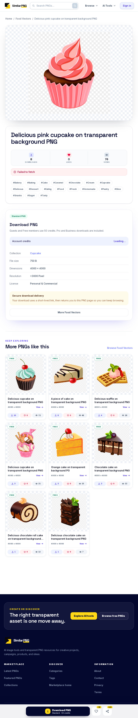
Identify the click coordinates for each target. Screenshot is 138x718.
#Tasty (44, 195)
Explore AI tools (84, 615)
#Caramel (58, 182)
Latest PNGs (11, 670)
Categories (55, 670)
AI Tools (107, 5)
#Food (60, 189)
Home (8, 18)
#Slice (118, 189)
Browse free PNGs (113, 615)
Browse (89, 5)
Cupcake (35, 253)
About (97, 670)
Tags (52, 678)
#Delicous (18, 189)
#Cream (90, 182)
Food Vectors (23, 18)
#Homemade (88, 189)
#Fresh (73, 189)
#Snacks (17, 195)
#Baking (31, 182)
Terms (98, 692)
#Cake (44, 182)
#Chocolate (74, 182)
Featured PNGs (13, 678)
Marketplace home (60, 685)
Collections (11, 685)
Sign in (127, 5)
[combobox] (54, 5)
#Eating (47, 189)
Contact (99, 678)
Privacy (98, 685)
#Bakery (17, 182)
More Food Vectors (69, 312)
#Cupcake (105, 182)
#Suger (31, 195)
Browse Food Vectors (120, 347)
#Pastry (105, 189)
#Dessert (33, 189)
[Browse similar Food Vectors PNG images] (40, 360)
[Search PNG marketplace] (75, 5)
